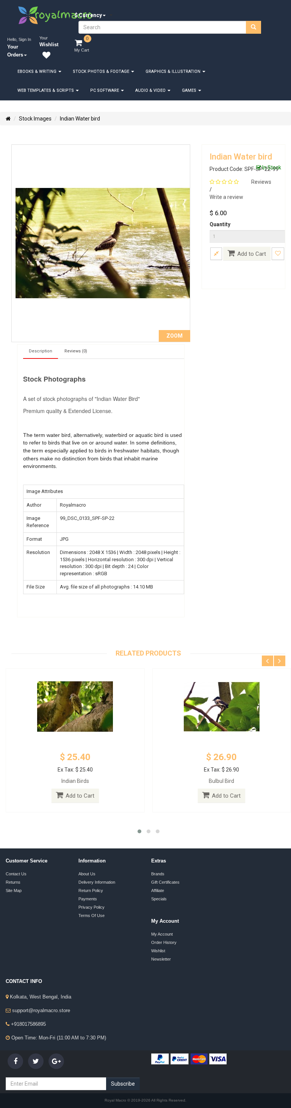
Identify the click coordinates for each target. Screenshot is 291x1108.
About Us (86, 874)
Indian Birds (75, 781)
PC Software (105, 90)
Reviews (261, 182)
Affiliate (157, 890)
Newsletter (161, 959)
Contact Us (16, 874)
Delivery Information (96, 882)
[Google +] (56, 1061)
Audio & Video (151, 90)
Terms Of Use (91, 915)
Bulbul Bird (221, 781)
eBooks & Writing (37, 71)
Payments (87, 899)
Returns (13, 882)
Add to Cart (251, 253)
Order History (164, 942)
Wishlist (158, 950)
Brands (157, 874)
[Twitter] (36, 1061)
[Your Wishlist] (44, 56)
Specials (159, 899)
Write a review (226, 197)
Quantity (220, 224)
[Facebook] (15, 1061)
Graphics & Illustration (174, 71)
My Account (162, 934)
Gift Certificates (165, 882)
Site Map (14, 890)
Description (40, 351)
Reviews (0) (75, 351)
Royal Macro (116, 1100)
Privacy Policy (91, 907)
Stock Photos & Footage (101, 71)
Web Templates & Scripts (46, 90)
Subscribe (123, 1084)
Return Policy (90, 890)
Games (189, 90)
